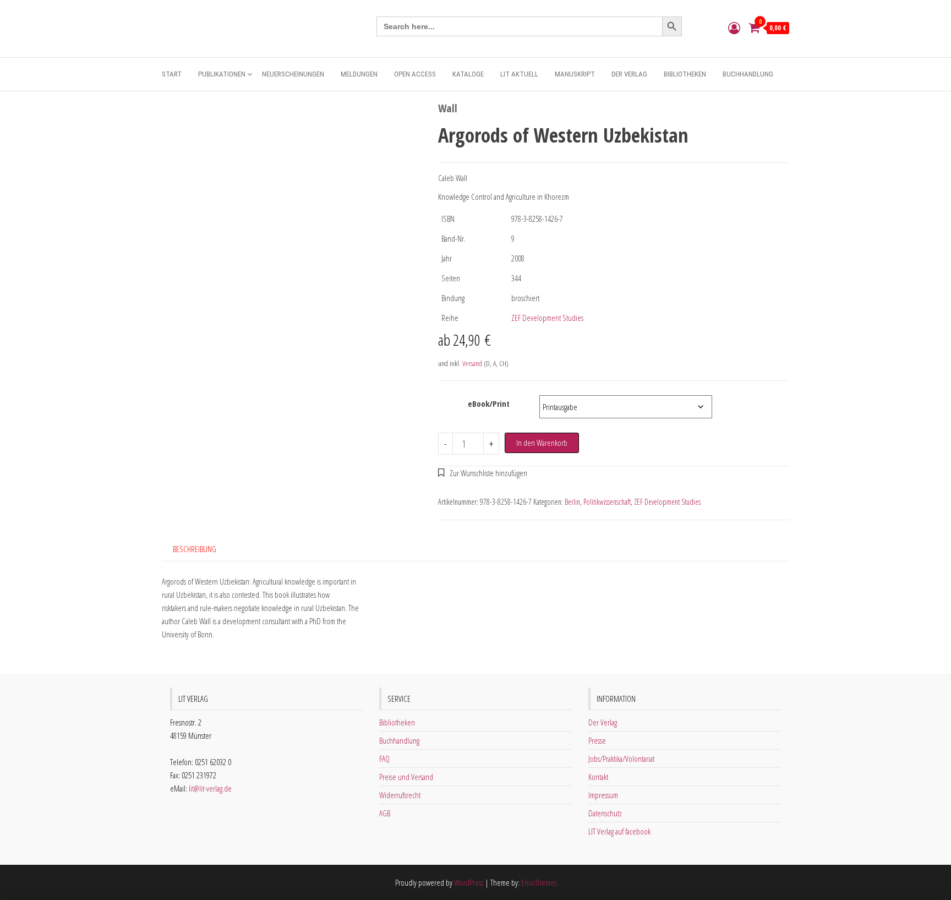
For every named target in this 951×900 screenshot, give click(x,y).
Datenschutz (605, 813)
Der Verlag (629, 74)
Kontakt (598, 776)
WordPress (468, 882)
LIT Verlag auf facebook (619, 831)
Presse (597, 740)
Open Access (415, 74)
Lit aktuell (519, 74)
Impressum (603, 794)
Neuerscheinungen (293, 74)
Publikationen (221, 74)
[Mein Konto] (734, 27)
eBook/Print (489, 403)
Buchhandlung (748, 74)
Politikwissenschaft (607, 502)
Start (172, 74)
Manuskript (575, 74)
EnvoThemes (538, 882)
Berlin (572, 502)
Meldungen (359, 74)
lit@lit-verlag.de (210, 788)
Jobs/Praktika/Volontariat (621, 758)
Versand (472, 363)
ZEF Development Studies (547, 317)
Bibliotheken (685, 74)
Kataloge (468, 74)
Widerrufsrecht (399, 794)
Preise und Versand (406, 776)
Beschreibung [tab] (194, 548)
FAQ (384, 758)
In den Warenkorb (541, 442)
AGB (384, 813)
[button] (483, 472)
